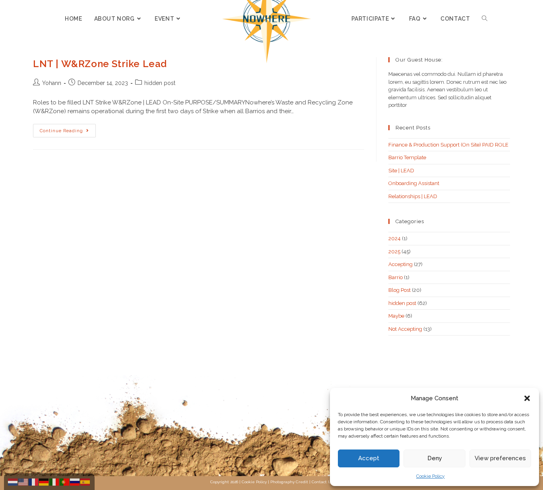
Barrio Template (407, 157)
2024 (394, 238)
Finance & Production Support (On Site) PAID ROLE (448, 145)
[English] (23, 481)
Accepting (400, 264)
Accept (368, 458)
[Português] (65, 481)
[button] (527, 398)
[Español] (85, 481)
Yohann (51, 83)
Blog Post (399, 290)
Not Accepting (405, 329)
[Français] (34, 481)
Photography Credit (289, 482)
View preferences (500, 458)
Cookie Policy (430, 476)
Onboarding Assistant (413, 183)
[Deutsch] (44, 481)
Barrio (395, 277)
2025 (394, 252)
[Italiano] (54, 481)
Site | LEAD (401, 171)
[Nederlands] (13, 481)
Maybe (396, 316)
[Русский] (75, 481)
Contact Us (322, 482)
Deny (434, 458)
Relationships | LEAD (412, 196)
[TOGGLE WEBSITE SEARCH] (484, 18)
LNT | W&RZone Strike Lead (100, 63)
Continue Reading (68, 128)
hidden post (159, 83)
